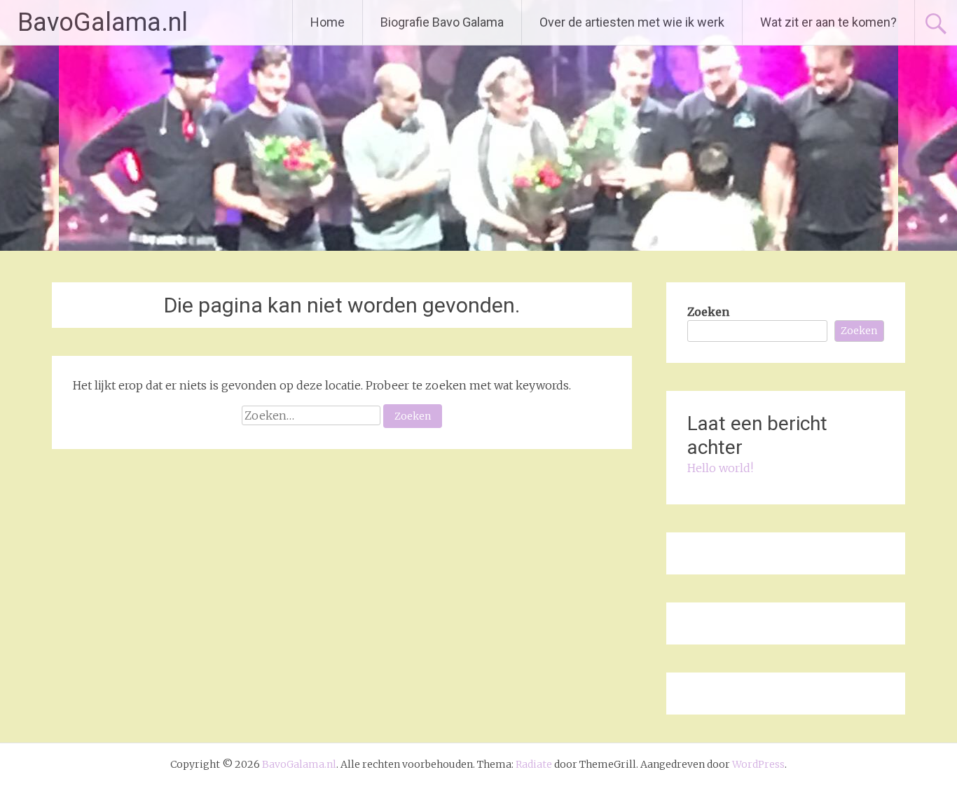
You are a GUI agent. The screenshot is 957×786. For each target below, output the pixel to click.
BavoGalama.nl (103, 22)
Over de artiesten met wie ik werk (631, 22)
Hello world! (720, 468)
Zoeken (708, 312)
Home (327, 22)
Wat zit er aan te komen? (828, 22)
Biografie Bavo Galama (442, 22)
